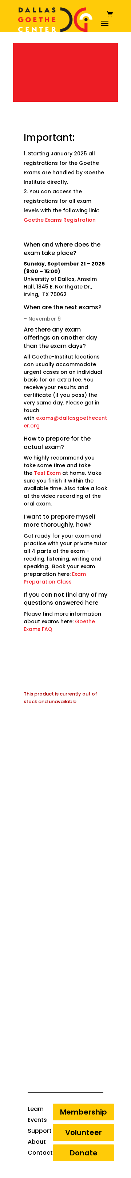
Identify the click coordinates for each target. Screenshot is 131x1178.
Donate (84, 1153)
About (37, 1142)
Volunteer (83, 1132)
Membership (83, 1112)
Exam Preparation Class (55, 577)
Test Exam (47, 473)
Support (40, 1131)
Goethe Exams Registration (60, 220)
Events (37, 1120)
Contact (40, 1153)
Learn (36, 1110)
